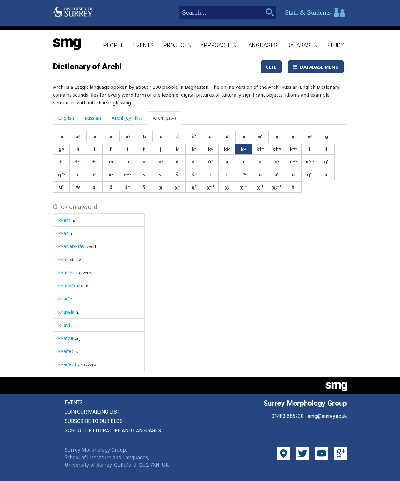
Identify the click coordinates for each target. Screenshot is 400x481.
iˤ (111, 149)
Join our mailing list (92, 412)
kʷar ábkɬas (71, 246)
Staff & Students (309, 12)
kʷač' (63, 298)
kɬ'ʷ (276, 149)
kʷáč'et (65, 351)
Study (335, 45)
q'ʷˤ (310, 161)
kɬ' (227, 149)
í (127, 149)
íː (144, 149)
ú (293, 174)
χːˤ (260, 187)
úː (326, 174)
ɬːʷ (78, 161)
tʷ (243, 174)
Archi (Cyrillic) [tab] (127, 118)
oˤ (160, 161)
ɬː (61, 161)
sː (160, 174)
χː (227, 187)
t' (227, 174)
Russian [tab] (93, 118)
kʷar (63, 233)
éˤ (310, 136)
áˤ (128, 136)
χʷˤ (210, 187)
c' (210, 136)
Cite (271, 67)
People (113, 45)
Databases (302, 45)
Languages (261, 45)
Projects (177, 45)
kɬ (210, 149)
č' (194, 136)
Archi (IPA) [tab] (164, 118)
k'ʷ (293, 149)
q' (326, 161)
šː (194, 174)
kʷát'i (64, 325)
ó (177, 161)
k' (194, 149)
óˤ (210, 161)
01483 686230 (288, 416)
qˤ (276, 161)
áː (111, 136)
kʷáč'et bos (70, 364)
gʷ (61, 149)
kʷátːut (66, 338)
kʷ (243, 149)
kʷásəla (66, 312)
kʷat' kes (68, 272)
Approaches (218, 45)
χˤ (193, 187)
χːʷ (243, 187)
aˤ (78, 136)
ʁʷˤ (127, 174)
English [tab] (66, 118)
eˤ (260, 136)
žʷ (127, 187)
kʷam (64, 220)
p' (243, 161)
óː (194, 161)
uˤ (276, 174)
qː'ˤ (61, 174)
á (94, 136)
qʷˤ (293, 161)
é (277, 136)
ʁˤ (111, 174)
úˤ (61, 187)
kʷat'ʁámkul (71, 285)
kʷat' (63, 259)
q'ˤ (310, 174)
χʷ (177, 187)
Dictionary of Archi (87, 66)
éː (294, 136)
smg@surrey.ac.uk (327, 416)
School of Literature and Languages (113, 431)
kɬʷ (260, 149)
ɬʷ (94, 161)
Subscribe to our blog (94, 421)
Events (143, 45)
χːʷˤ (276, 187)
